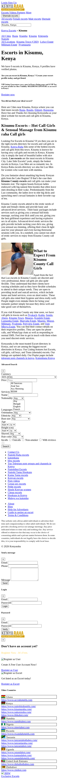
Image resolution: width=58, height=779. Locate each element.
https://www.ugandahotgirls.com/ (18, 758)
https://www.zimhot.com (13, 770)
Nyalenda (17, 323)
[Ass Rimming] (21, 389)
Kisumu (33, 36)
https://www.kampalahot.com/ (16, 755)
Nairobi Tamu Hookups (20, 472)
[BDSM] (21, 391)
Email (4, 562)
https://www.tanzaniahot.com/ (16, 746)
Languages (6, 409)
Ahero (4, 318)
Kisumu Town (16, 318)
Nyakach (32, 315)
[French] (18, 409)
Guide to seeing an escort (20, 512)
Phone (4, 566)
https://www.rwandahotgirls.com (17, 733)
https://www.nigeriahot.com (15, 727)
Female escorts (20, 18)
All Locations (8, 41)
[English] (18, 406)
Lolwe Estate (46, 41)
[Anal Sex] (21, 386)
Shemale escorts (10, 16)
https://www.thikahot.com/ (14, 715)
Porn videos (14, 481)
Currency (6, 374)
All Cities (6, 36)
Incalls (5, 440)
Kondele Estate (42, 318)
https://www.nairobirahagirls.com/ (18, 706)
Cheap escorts (15, 492)
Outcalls (16, 440)
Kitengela (43, 36)
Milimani (5, 323)
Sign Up (12, 2)
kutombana (13, 457)
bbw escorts (14, 460)
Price (3, 380)
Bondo (29, 110)
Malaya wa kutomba (18, 498)
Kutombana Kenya (45, 358)
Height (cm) (7, 427)
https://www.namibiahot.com (16, 721)
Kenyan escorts (15, 478)
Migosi (50, 321)
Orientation (7, 412)
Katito (41, 315)
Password (6, 602)
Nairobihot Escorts (17, 469)
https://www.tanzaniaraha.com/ (17, 743)
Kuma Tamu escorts (18, 475)
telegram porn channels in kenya (17, 358)
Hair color (6, 436)
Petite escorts (14, 486)
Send (5, 583)
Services (5, 391)
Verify (5, 629)
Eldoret (38, 110)
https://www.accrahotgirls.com (16, 700)
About (11, 503)
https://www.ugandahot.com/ (16, 752)
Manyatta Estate (28, 321)
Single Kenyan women (19, 489)
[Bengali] (18, 404)
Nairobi (5, 39)
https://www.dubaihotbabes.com (17, 764)
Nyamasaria (25, 44)
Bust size (5, 418)
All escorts (6, 18)
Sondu (49, 315)
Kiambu (23, 36)
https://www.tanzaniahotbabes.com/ (19, 740)
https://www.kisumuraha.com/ (16, 709)
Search (6, 446)
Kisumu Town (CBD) (27, 41)
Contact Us (13, 452)
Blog (10, 506)
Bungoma (48, 110)
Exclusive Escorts (10, 776)
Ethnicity (5, 415)
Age (3, 421)
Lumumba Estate (10, 321)
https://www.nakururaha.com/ (16, 712)
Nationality (7, 398)
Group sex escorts (17, 483)
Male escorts (34, 18)
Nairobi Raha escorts (18, 455)
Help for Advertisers (18, 509)
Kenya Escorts (8, 30)
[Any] (18, 401)
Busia (15, 36)
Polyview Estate (31, 323)
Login (4, 2)
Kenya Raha (17, 146)
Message (5, 580)
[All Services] (21, 383)
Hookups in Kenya (17, 495)
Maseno (29, 318)
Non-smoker (32, 440)
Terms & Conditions (18, 515)
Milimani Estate (9, 44)
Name (4, 395)
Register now (8, 94)
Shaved (5, 433)
